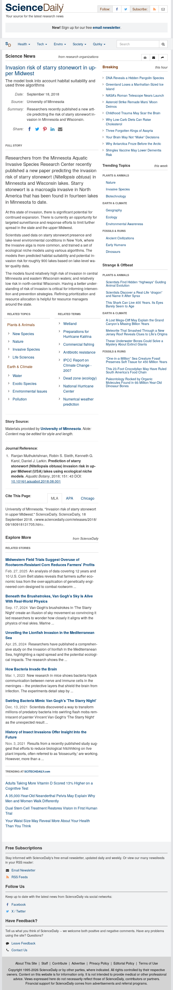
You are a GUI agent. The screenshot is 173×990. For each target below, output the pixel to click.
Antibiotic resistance (79, 352)
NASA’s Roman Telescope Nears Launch (135, 95)
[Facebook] (29, 129)
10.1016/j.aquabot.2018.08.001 (36, 481)
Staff (44, 963)
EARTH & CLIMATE (114, 203)
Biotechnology (116, 196)
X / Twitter (18, 911)
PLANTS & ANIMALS (115, 175)
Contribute (59, 963)
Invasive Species (26, 349)
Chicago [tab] (87, 498)
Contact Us (19, 950)
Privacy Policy (99, 963)
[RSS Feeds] (154, 8)
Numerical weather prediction (78, 401)
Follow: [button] (105, 9)
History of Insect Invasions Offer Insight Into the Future (45, 734)
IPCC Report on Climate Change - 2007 (77, 365)
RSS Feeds (19, 877)
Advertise (78, 963)
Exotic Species (24, 383)
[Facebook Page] (116, 8)
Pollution (20, 399)
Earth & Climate (19, 366)
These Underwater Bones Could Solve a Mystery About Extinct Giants (134, 342)
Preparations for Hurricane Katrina (77, 334)
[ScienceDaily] (34, 7)
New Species (23, 333)
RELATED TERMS (69, 314)
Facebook (18, 904)
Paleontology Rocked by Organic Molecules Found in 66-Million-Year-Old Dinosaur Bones (134, 382)
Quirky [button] (98, 44)
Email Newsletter (23, 870)
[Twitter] (37, 129)
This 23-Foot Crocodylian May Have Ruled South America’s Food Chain (136, 370)
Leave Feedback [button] (23, 943)
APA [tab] (69, 498)
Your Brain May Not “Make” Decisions (132, 137)
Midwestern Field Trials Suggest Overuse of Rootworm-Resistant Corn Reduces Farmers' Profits (50, 562)
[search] (163, 44)
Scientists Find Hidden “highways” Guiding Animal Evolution (136, 284)
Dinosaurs (113, 251)
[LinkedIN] (52, 129)
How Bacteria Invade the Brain (31, 669)
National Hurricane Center (78, 388)
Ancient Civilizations (120, 238)
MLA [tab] (54, 498)
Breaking (110, 66)
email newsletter (106, 27)
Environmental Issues (30, 391)
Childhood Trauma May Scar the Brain (133, 113)
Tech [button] (41, 44)
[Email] (60, 129)
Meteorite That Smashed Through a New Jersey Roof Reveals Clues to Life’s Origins (136, 332)
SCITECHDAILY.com (37, 771)
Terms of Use (148, 963)
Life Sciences (23, 357)
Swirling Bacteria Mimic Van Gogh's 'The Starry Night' (50, 700)
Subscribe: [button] (140, 9)
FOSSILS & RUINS (114, 231)
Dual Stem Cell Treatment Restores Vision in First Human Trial (51, 810)
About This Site (26, 963)
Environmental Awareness (124, 224)
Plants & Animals (21, 324)
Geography (114, 210)
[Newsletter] (163, 8)
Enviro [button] (59, 44)
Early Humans (116, 244)
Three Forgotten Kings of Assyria (129, 130)
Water (17, 375)
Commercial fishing (78, 344)
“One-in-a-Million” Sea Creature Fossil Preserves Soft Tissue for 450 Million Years (136, 360)
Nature (18, 341)
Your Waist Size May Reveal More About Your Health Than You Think (47, 823)
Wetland (70, 323)
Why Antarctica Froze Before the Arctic (133, 143)
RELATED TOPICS (18, 314)
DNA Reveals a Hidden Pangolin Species (135, 77)
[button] (145, 57)
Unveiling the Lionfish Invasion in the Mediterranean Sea (49, 635)
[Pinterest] (45, 129)
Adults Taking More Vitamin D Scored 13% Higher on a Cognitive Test (49, 785)
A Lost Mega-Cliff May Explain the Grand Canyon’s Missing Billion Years (135, 322)
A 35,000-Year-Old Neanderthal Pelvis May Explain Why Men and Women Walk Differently (50, 798)
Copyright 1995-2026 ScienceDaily (33, 969)
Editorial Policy (124, 963)
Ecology (111, 217)
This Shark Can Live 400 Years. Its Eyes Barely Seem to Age (134, 304)
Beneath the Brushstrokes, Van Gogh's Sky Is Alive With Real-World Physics (49, 598)
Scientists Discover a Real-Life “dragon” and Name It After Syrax (134, 294)
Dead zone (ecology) (80, 378)
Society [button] (78, 44)
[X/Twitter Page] (125, 8)
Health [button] (23, 44)
